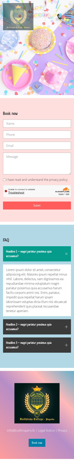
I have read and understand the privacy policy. (37, 180)
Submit (37, 205)
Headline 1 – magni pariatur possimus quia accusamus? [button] (28, 253)
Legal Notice (46, 430)
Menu (68, 14)
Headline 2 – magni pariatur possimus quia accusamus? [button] (28, 326)
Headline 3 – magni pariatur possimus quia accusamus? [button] (28, 345)
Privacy (62, 430)
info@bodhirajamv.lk (21, 430)
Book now (37, 443)
